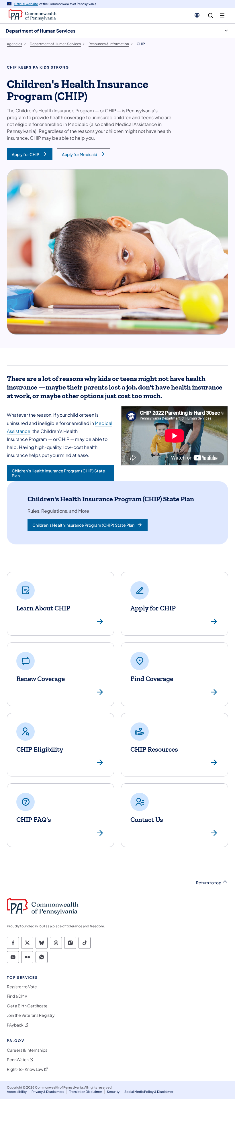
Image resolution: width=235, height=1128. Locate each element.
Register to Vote (22, 986)
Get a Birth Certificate (27, 1005)
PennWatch (18, 1059)
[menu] (222, 15)
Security (113, 1091)
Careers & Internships (27, 1050)
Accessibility (17, 1091)
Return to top (208, 882)
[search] (210, 15)
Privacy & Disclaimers (48, 1091)
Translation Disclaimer (85, 1091)
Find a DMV (17, 996)
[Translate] (197, 15)
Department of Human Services (40, 30)
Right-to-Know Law (25, 1069)
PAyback (15, 1025)
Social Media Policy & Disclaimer (148, 1091)
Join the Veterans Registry (31, 1015)
